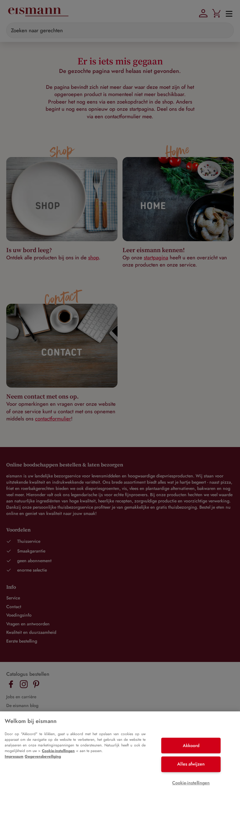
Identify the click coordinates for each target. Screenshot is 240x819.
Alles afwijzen (191, 764)
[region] (120, 765)
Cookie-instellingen (58, 751)
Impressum (14, 756)
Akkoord (191, 745)
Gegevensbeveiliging (43, 756)
